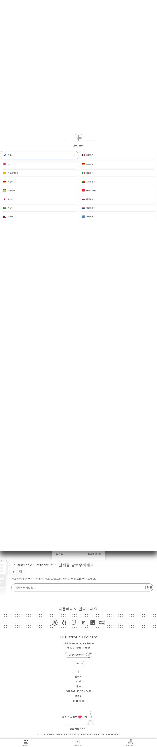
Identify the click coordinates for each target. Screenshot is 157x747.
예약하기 (26, 745)
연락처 (78, 696)
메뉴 (78, 686)
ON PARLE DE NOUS (78, 691)
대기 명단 (77, 745)
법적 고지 (78, 700)
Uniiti (84, 728)
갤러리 (78, 676)
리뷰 (78, 681)
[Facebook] (13, 571)
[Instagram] (20, 571)
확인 (149, 587)
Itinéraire (130, 745)
